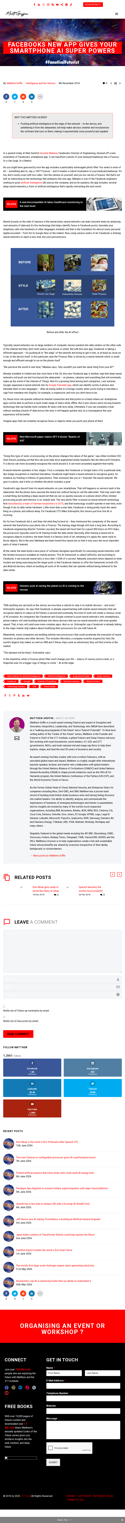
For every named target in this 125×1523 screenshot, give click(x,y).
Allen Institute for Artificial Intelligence (23, 676)
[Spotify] (66, 4)
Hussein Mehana (48, 153)
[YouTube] (57, 4)
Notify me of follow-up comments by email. (26, 1010)
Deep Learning (103, 676)
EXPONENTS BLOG (103, 1496)
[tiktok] (27, 1388)
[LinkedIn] (39, 4)
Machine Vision (93, 681)
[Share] (62, 4)
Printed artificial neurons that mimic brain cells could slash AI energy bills (55, 1172)
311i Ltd (26, 1496)
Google (27, 681)
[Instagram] (48, 4)
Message (52, 1418)
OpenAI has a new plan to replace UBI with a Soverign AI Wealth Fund (52, 1203)
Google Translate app (60, 385)
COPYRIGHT (84, 1496)
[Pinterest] (14, 695)
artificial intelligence (31, 182)
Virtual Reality (49, 686)
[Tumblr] (19, 695)
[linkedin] (20, 1388)
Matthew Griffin (15, 83)
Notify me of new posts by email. (21, 1021)
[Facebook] (34, 4)
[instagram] (13, 1388)
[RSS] (52, 4)
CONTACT (71, 1496)
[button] (112, 874)
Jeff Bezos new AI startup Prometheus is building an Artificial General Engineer (58, 1219)
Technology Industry (16, 686)
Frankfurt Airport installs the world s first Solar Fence (44, 1250)
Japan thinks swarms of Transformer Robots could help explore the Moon (55, 1234)
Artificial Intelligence (56, 676)
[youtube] (7, 1393)
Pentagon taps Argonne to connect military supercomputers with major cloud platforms (62, 1188)
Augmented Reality (81, 676)
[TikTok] (71, 4)
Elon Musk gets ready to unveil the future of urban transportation (46, 891)
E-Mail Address (55, 1380)
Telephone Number (57, 1393)
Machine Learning (71, 681)
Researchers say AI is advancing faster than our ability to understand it (53, 1281)
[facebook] (7, 1388)
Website (51, 1405)
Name (50, 1367)
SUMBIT (53, 1462)
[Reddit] (28, 695)
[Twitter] (43, 4)
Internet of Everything (47, 681)
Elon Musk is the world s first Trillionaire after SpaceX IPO (47, 1142)
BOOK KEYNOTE (93, 4)
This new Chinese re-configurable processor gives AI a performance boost (56, 1157)
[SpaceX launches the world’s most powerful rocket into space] (72, 891)
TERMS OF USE (75, 1499)
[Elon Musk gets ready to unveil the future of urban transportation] (26, 891)
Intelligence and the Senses (40, 83)
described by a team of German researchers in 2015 (35, 503)
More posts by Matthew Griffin (49, 855)
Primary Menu (116, 14)
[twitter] (34, 1388)
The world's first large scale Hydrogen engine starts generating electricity (55, 1265)
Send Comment (18, 1034)
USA (34, 686)
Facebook (11, 681)
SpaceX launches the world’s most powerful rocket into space (91, 891)
